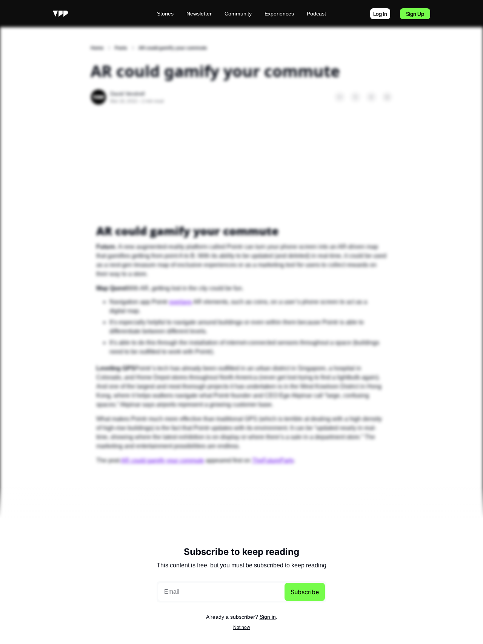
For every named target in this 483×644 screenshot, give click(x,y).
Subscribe (305, 592)
